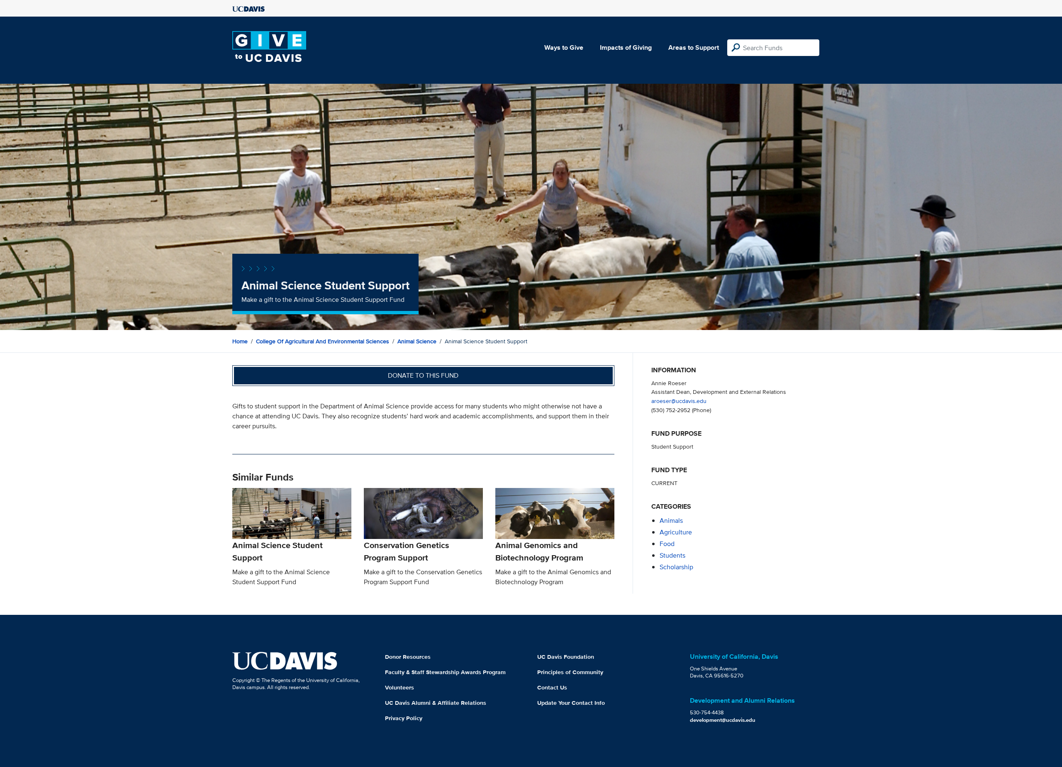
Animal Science (416, 341)
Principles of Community (570, 672)
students (672, 555)
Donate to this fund (423, 375)
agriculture (676, 532)
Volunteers (399, 687)
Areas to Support (693, 47)
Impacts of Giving (626, 47)
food (667, 544)
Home (240, 341)
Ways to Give (563, 47)
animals (671, 520)
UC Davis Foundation (565, 657)
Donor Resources (408, 657)
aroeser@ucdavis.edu (678, 400)
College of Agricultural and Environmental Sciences (322, 341)
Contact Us (552, 687)
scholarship (676, 567)
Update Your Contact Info (571, 703)
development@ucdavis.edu (722, 720)
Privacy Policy (403, 718)
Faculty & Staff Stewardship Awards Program (445, 672)
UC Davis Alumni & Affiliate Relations (435, 703)
